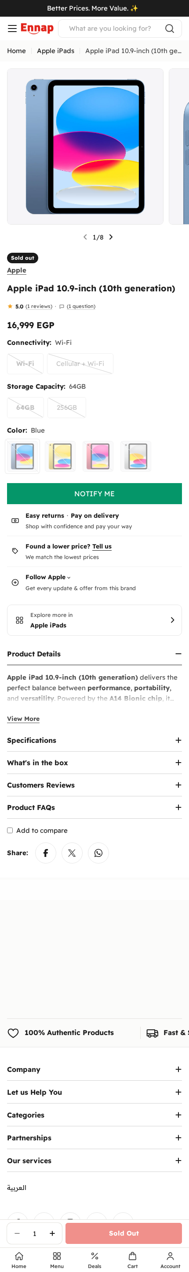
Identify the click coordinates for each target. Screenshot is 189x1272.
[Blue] (22, 456)
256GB (71, 410)
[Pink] (98, 456)
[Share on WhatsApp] (98, 853)
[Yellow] (60, 456)
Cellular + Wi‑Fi (84, 366)
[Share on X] (72, 853)
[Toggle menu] (12, 28)
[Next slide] (110, 237)
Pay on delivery (95, 516)
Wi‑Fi (30, 366)
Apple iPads (55, 51)
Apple (16, 270)
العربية (16, 1187)
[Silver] (135, 456)
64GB (30, 410)
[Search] (169, 28)
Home (16, 51)
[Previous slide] (85, 237)
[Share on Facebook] (45, 853)
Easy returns (44, 516)
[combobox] (120, 28)
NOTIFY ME (94, 493)
